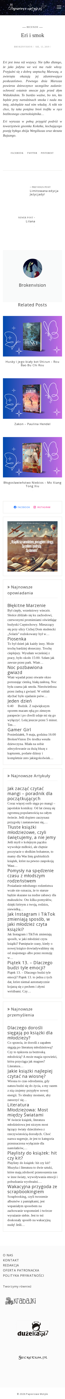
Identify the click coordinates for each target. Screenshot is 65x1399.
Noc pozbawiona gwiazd (25, 669)
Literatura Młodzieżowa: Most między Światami (27, 1110)
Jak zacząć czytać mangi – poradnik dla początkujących (30, 794)
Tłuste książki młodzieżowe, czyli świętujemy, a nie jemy (31, 832)
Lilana (30, 221)
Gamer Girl (19, 729)
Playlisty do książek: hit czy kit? (32, 1155)
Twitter (32, 153)
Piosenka (16, 639)
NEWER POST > (26, 217)
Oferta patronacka (21, 1270)
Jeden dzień (19, 701)
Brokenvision (23, 47)
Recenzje (32, 27)
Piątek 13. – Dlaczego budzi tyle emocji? (30, 965)
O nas (8, 1255)
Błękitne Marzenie (26, 605)
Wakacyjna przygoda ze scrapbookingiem (32, 1189)
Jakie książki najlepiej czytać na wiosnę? (30, 1073)
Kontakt (11, 1260)
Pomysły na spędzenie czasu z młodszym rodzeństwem (30, 876)
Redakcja (11, 1265)
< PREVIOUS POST (40, 187)
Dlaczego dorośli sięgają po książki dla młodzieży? (30, 1033)
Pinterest (47, 153)
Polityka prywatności (23, 1275)
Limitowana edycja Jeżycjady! (44, 192)
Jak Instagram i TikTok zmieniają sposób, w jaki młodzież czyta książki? (31, 921)
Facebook (17, 153)
